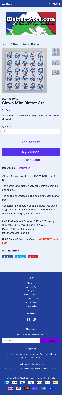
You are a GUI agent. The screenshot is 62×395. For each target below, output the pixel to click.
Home (4, 44)
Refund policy (31, 306)
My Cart (56, 3)
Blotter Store (30, 378)
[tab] (8, 168)
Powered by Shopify (46, 378)
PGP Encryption (31, 294)
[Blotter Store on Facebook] (28, 320)
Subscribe (49, 341)
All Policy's (31, 287)
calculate (52, 115)
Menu (9, 4)
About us (31, 283)
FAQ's (31, 291)
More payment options (31, 160)
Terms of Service (31, 302)
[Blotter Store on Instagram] (34, 320)
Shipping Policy (31, 298)
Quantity (6, 126)
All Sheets (14, 44)
